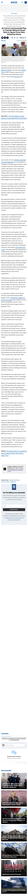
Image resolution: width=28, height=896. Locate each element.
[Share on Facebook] (12, 38)
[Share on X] (15, 38)
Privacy (20, 762)
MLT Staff (4, 40)
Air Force (17, 76)
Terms (17, 762)
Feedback (25, 762)
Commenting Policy (14, 740)
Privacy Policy (18, 518)
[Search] (22, 2)
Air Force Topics (14, 13)
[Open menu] (2, 2)
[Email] (17, 38)
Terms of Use (9, 518)
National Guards (6, 70)
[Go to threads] (2, 38)
